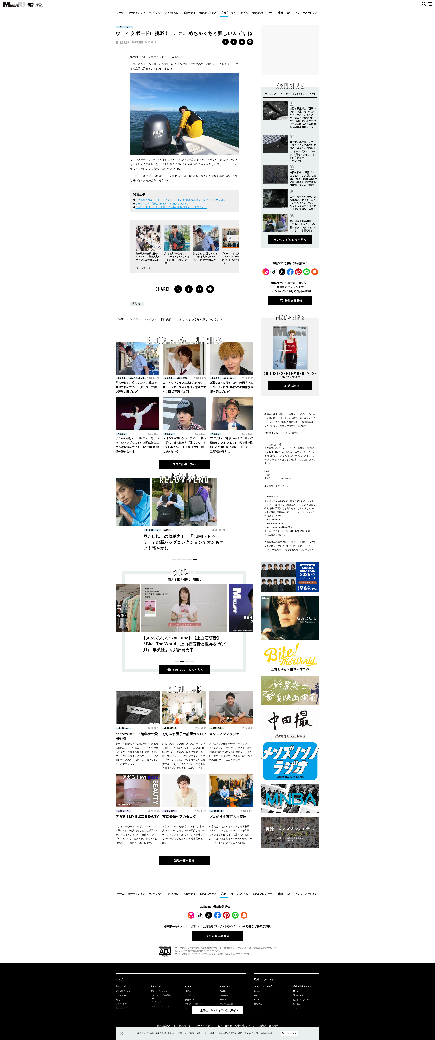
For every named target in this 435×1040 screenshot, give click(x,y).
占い (289, 12)
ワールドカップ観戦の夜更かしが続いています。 (162, 203)
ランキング (155, 12)
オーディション (136, 12)
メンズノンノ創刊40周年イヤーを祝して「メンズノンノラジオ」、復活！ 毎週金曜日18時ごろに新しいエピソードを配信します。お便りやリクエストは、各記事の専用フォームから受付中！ (230, 751)
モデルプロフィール (263, 12)
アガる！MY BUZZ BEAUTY (137, 816)
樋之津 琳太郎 (137, 378)
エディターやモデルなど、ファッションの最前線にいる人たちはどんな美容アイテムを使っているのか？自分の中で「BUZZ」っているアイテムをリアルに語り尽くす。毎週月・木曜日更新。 (137, 834)
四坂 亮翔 (182, 378)
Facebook (290, 271)
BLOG (125, 27)
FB (233, 42)
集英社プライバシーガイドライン (197, 1025)
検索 (422, 4)
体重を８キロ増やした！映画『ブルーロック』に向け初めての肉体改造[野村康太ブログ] (231, 387)
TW (225, 42)
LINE (250, 42)
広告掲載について (244, 1025)
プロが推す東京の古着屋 (227, 816)
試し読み (293, 385)
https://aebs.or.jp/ (243, 954)
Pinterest (298, 271)
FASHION (153, 530)
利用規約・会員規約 (268, 1025)
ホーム (120, 12)
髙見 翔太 (137, 303)
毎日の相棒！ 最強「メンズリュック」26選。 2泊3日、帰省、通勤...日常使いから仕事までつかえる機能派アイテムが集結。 (303, 178)
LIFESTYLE (170, 728)
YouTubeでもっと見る (187, 669)
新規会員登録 (293, 300)
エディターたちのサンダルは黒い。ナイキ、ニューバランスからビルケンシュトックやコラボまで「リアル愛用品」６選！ (303, 203)
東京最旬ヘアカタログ (179, 816)
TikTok (273, 271)
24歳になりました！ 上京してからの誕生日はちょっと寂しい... (171, 207)
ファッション (172, 12)
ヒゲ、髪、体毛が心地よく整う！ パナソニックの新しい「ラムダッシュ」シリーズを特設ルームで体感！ (250, 542)
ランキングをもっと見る (290, 239)
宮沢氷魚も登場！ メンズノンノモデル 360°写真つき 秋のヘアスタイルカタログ (180, 199)
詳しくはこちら (289, 1033)
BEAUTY (219, 530)
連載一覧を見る (184, 860)
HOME (120, 319)
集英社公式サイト (166, 1025)
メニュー (431, 4)
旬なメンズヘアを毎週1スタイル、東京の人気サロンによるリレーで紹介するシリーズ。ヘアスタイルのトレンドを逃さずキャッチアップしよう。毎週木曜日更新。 (184, 834)
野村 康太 (229, 378)
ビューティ (189, 12)
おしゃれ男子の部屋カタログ (184, 734)
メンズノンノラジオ (224, 734)
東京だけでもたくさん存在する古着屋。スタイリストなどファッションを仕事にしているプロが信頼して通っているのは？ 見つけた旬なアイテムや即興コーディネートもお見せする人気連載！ (230, 834)
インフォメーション (306, 12)
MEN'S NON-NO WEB (12, 4)
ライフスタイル (239, 12)
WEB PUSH (314, 271)
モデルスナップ (207, 12)
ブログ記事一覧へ (184, 464)
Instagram (265, 271)
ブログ (224, 12)
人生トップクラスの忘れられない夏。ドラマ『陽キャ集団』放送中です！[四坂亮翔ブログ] (184, 387)
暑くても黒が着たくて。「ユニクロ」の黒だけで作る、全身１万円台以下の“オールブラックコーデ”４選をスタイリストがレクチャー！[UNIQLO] (303, 151)
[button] (149, 268)
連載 (280, 12)
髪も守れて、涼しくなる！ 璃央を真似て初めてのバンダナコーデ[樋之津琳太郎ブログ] (136, 387)
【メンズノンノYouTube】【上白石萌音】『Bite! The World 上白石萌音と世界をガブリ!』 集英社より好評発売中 (184, 644)
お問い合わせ (225, 1025)
